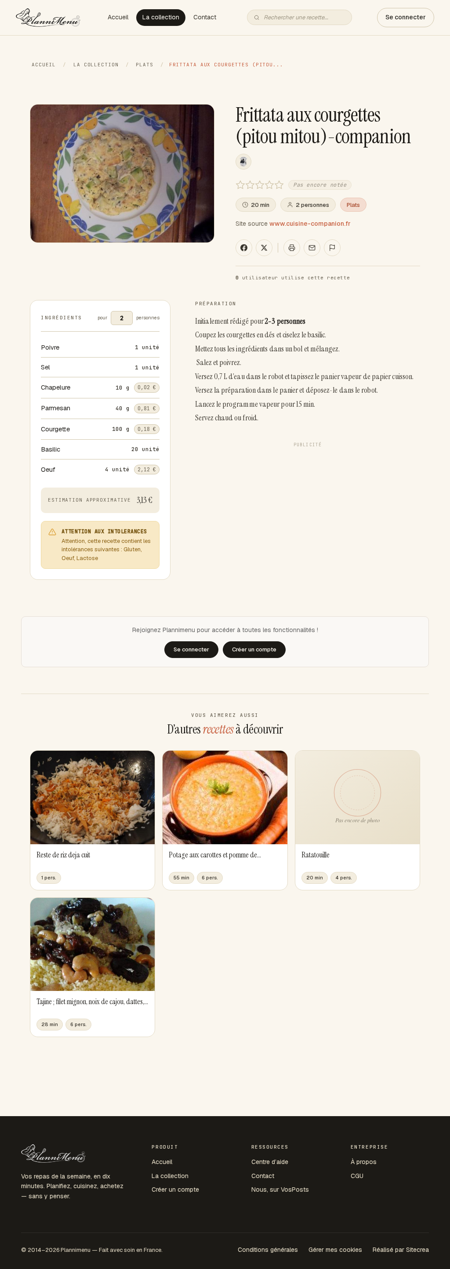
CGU (357, 1176)
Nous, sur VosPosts (280, 1189)
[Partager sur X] (264, 247)
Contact (204, 17)
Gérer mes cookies (335, 1250)
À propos (364, 1162)
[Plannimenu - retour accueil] (53, 1153)
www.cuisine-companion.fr (310, 224)
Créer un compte (175, 1189)
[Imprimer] (291, 247)
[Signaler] (332, 247)
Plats (144, 64)
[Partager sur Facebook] (244, 247)
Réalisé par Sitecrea (401, 1250)
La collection (160, 17)
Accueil (118, 17)
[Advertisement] (307, 512)
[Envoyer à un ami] (312, 247)
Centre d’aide (269, 1162)
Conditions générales (268, 1250)
